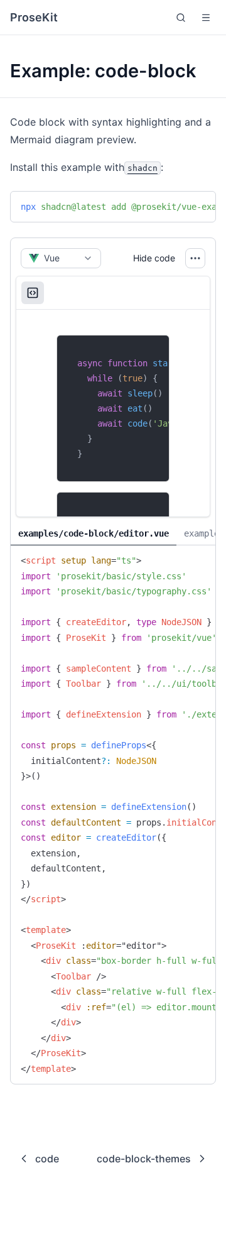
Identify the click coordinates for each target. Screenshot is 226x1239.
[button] (206, 18)
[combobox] (61, 258)
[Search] (181, 18)
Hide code (154, 258)
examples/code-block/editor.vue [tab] (93, 533)
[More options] (195, 258)
